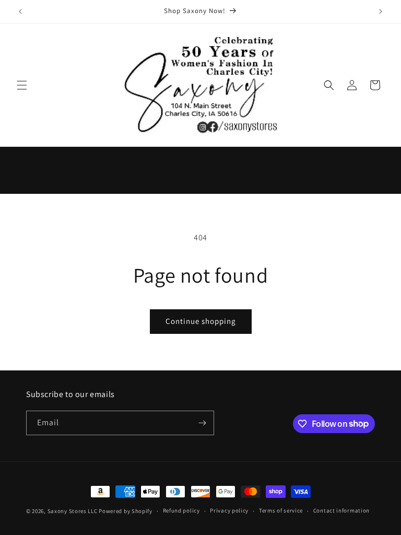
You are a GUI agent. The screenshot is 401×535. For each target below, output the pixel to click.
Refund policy (181, 510)
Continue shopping (201, 321)
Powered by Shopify (125, 511)
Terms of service (281, 510)
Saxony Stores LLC (73, 511)
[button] (21, 85)
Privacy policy (229, 510)
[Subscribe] (202, 423)
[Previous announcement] (20, 11)
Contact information (341, 510)
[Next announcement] (380, 11)
